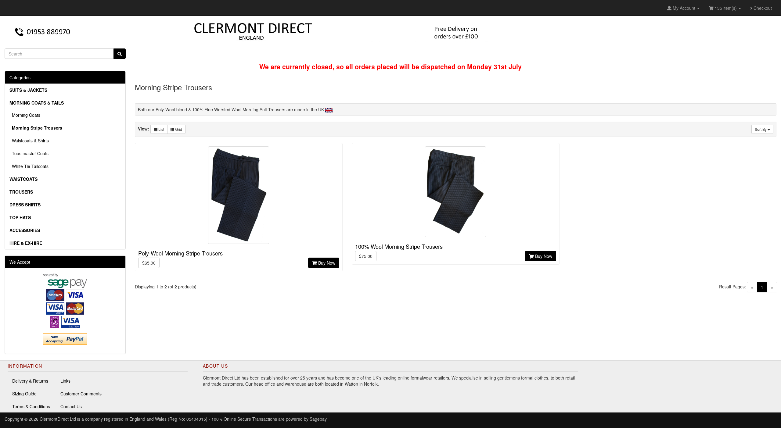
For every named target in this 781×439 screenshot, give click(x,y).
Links (65, 381)
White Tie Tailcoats (29, 166)
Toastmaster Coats (29, 153)
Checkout (762, 8)
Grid (178, 129)
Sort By (761, 129)
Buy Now (326, 263)
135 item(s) (726, 8)
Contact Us (71, 406)
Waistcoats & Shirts (29, 140)
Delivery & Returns (30, 381)
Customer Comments (81, 394)
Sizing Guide (24, 394)
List (160, 129)
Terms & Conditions (31, 406)
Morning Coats (24, 115)
